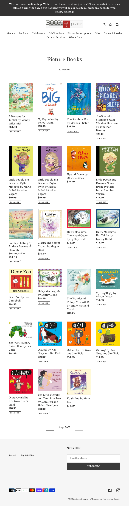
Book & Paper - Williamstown (89, 499)
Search (12, 455)
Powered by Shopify (111, 499)
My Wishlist (27, 455)
